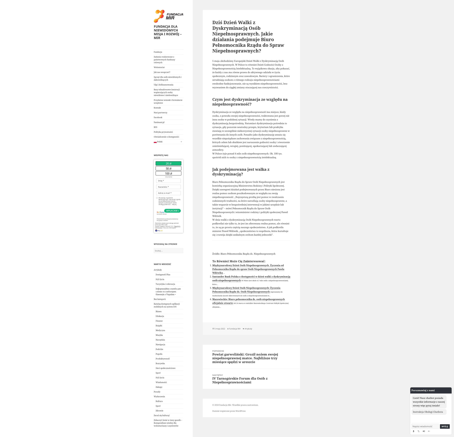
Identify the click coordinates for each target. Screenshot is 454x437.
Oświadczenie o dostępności (166, 137)
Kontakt (157, 107)
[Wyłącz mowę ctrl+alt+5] (429, 431)
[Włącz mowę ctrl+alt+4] (424, 431)
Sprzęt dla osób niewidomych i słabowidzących (167, 78)
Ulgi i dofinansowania (163, 84)
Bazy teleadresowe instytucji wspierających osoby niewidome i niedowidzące (167, 92)
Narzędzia (160, 339)
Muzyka (159, 335)
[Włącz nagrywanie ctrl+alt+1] (413, 431)
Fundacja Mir (235, 328)
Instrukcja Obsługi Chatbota (428, 411)
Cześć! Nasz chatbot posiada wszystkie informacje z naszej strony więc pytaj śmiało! (429, 401)
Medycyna (160, 330)
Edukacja (160, 316)
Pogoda (159, 354)
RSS (155, 127)
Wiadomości (161, 382)
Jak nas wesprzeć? (162, 72)
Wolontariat (159, 67)
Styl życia (160, 279)
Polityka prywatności (163, 132)
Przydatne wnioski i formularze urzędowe (168, 101)
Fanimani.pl (159, 122)
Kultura (159, 401)
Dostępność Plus (163, 274)
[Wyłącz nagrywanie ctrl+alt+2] (418, 431)
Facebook (158, 117)
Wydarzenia (159, 396)
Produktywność (163, 358)
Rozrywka (160, 363)
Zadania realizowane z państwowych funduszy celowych (164, 60)
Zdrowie (159, 410)
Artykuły (158, 270)
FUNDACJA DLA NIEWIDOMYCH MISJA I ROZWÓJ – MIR (168, 32)
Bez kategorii (160, 299)
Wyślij (445, 426)
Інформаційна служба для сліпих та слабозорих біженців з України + (168, 291)
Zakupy (159, 387)
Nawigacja (160, 344)
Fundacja (158, 52)
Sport (158, 373)
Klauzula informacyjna (169, 228)
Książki (159, 325)
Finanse (159, 321)
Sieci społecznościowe (165, 368)
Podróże (159, 349)
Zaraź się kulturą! (162, 415)
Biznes (159, 311)
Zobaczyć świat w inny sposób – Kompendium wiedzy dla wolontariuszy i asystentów (168, 423)
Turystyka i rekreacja (165, 284)
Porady (157, 391)
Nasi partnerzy (160, 112)
